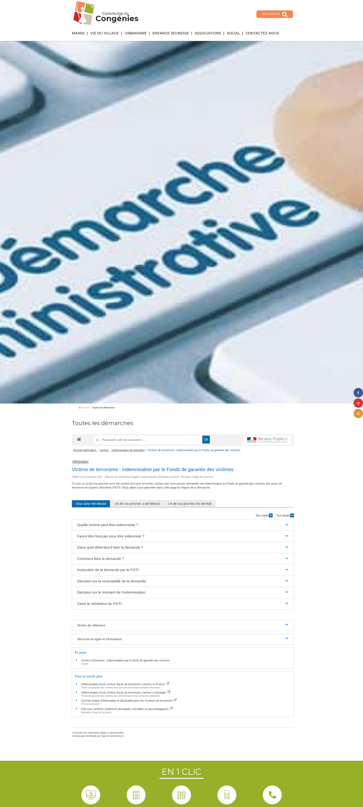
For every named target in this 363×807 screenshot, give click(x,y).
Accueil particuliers (85, 450)
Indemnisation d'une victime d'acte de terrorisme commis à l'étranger (124, 692)
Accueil (85, 407)
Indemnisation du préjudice (128, 450)
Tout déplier (283, 515)
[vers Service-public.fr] (267, 440)
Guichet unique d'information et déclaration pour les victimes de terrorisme (127, 700)
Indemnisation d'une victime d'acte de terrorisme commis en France (123, 684)
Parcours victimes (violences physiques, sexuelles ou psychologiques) (125, 708)
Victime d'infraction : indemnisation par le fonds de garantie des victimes (125, 660)
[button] (183, 525)
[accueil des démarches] (79, 439)
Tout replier (262, 515)
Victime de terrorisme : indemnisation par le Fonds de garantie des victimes (194, 450)
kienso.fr (119, 736)
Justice (104, 450)
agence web (108, 736)
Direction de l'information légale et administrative (99, 732)
